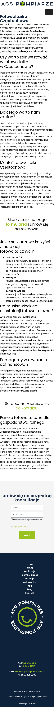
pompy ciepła (30, 575)
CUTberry (31, 704)
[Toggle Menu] (49, 12)
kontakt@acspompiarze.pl (30, 671)
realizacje (29, 571)
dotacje (29, 578)
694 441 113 (29, 666)
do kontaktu (27, 408)
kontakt (29, 593)
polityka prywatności (38, 696)
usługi (29, 567)
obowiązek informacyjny (17, 696)
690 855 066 (29, 663)
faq (30, 585)
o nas (30, 564)
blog (29, 589)
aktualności (29, 582)
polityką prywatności (20, 526)
